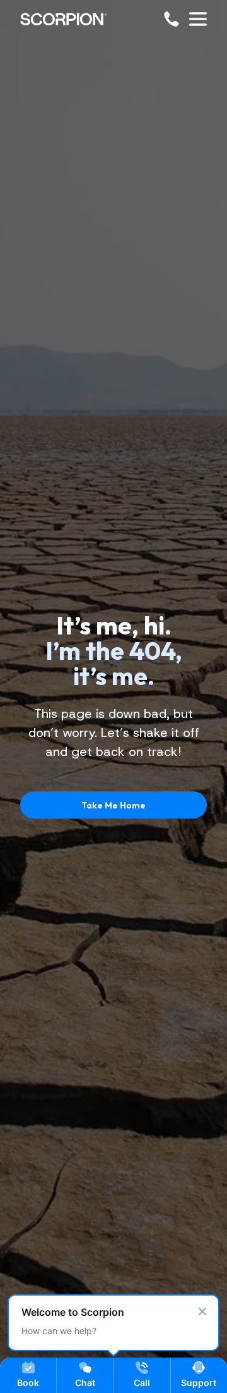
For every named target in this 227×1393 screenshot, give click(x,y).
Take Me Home (113, 805)
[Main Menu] (198, 19)
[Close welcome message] (202, 1311)
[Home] (63, 19)
